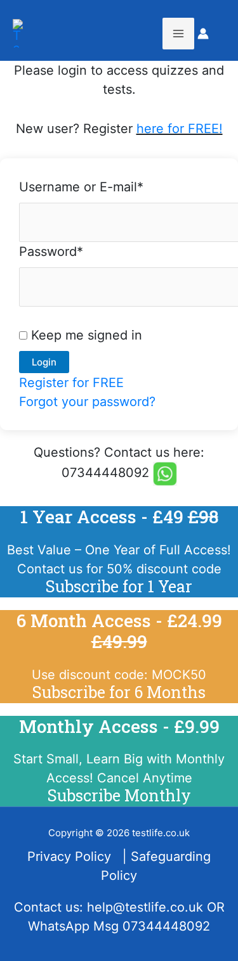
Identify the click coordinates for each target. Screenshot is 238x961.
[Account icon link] (203, 33)
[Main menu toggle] (178, 33)
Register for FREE (71, 382)
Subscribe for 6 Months (119, 692)
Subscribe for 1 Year (119, 586)
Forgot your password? (87, 401)
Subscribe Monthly (119, 795)
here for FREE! (179, 128)
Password (51, 251)
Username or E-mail (81, 186)
